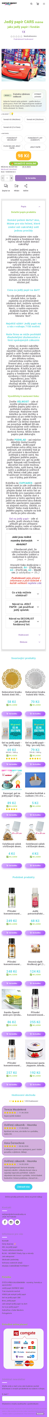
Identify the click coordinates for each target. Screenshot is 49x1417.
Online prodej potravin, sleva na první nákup (23, 1197)
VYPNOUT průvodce (37, 95)
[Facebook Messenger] (17, 1222)
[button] (11, 114)
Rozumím (40, 1414)
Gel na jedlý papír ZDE (11, 1298)
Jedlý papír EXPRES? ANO (13, 1288)
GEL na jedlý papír (9, 1247)
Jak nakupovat (8, 1256)
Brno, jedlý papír (9, 1301)
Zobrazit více (23, 1187)
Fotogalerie (7, 1313)
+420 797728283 (9, 1217)
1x (24, 32)
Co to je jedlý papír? (10, 1307)
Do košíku (32, 178)
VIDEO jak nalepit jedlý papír (14, 1294)
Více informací (29, 1414)
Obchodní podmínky (10, 1260)
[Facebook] (5, 1222)
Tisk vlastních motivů (11, 1291)
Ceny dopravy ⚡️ (9, 1244)
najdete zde (34, 583)
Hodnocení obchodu (24, 1095)
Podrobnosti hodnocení (23, 39)
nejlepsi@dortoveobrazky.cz (14, 1214)
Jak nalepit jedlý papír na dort (14, 1304)
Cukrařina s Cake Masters (13, 1310)
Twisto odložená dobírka (12, 1250)
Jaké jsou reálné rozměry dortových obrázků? (21, 540)
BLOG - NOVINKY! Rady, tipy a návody (18, 1253)
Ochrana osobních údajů (12, 1263)
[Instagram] (11, 1222)
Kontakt (5, 1241)
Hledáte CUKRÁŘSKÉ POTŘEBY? (15, 1266)
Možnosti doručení (9, 169)
